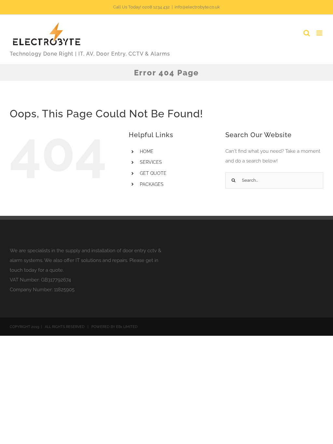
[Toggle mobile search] (306, 33)
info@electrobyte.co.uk (197, 7)
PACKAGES (152, 184)
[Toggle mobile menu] (319, 33)
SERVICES (151, 162)
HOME (146, 151)
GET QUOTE (153, 173)
